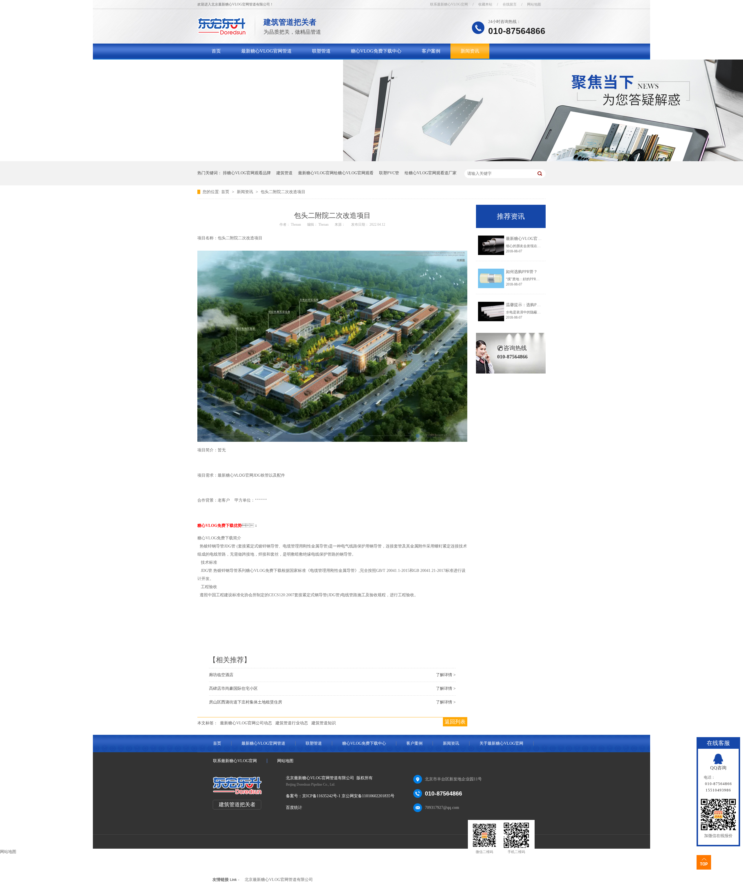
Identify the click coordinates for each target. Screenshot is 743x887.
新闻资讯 (470, 51)
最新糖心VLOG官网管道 (266, 51)
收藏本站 (485, 4)
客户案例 (431, 51)
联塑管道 (321, 51)
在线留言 (510, 4)
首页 (216, 51)
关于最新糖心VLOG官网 (237, 66)
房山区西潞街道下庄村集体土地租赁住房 (245, 702)
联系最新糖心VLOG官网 (449, 4)
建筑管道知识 (323, 723)
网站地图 (534, 4)
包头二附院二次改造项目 (283, 192)
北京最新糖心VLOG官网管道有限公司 (279, 879)
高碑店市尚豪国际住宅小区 (233, 688)
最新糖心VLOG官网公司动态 (246, 723)
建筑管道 (284, 173)
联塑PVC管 (389, 173)
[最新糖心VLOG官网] (221, 33)
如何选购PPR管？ (522, 272)
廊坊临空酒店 (221, 675)
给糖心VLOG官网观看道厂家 (431, 173)
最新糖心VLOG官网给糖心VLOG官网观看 (336, 173)
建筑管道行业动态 (291, 723)
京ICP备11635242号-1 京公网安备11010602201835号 (348, 796)
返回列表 (455, 722)
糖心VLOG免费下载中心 (376, 51)
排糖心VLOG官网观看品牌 (247, 173)
